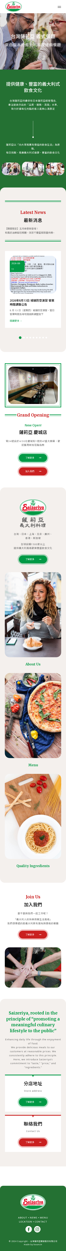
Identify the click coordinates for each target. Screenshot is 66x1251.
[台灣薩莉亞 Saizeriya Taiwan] (27, 6)
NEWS (33, 1217)
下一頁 (56, 285)
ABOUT (22, 1217)
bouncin (38, 1244)
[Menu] (59, 6)
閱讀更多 (14, 320)
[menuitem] (59, 6)
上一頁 (10, 285)
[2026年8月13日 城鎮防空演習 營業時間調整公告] (33, 275)
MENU (44, 1217)
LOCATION (25, 1221)
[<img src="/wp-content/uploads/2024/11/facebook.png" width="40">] (28, 1229)
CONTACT (41, 1221)
